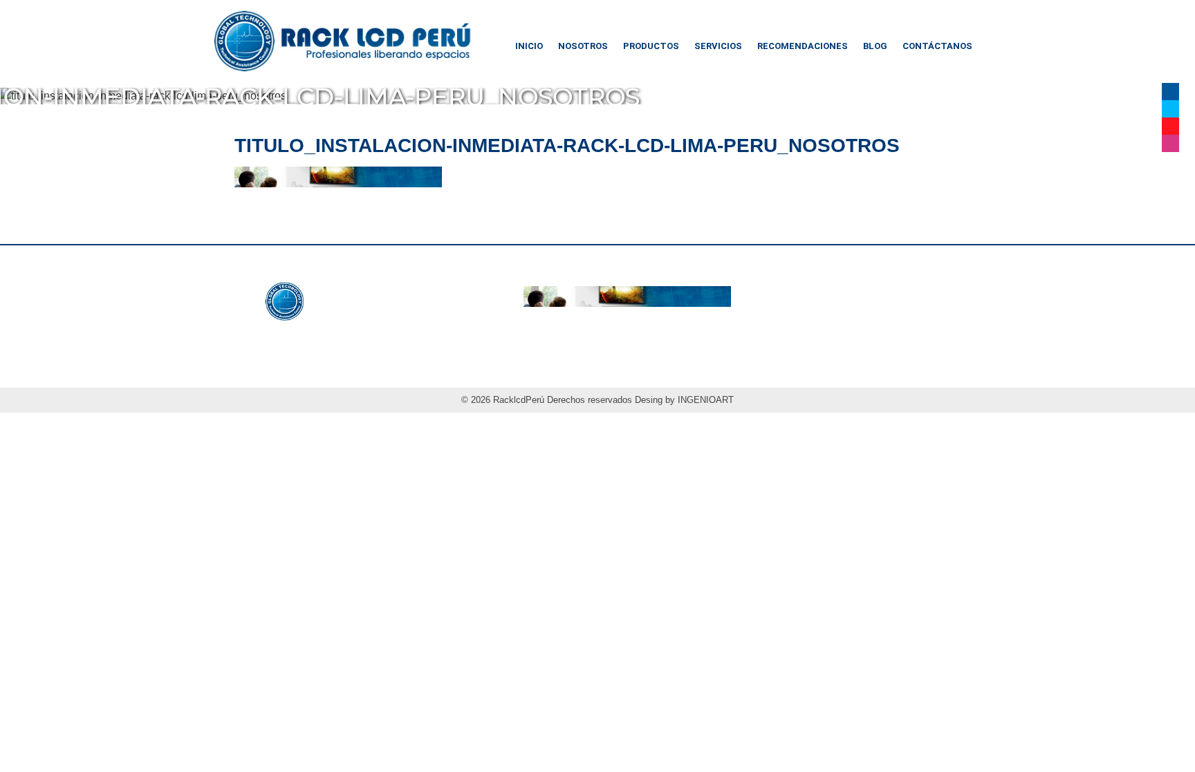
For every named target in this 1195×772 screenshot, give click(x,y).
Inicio (529, 45)
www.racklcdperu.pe (348, 335)
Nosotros (583, 45)
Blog (875, 45)
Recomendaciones (802, 45)
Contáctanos (937, 45)
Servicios (718, 45)
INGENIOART (706, 400)
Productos (651, 45)
